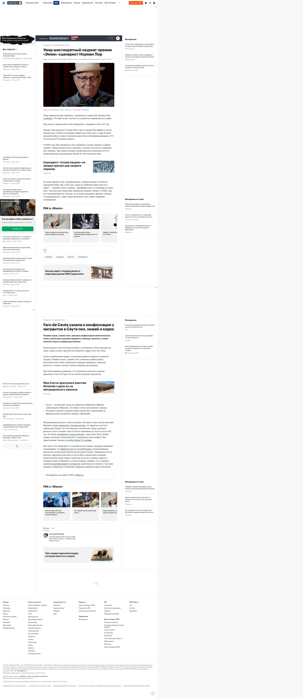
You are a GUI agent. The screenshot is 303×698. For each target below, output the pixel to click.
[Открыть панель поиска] (150, 2)
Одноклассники (58, 608)
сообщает (48, 118)
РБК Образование (9, 628)
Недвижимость (130, 59)
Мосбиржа (23, 676)
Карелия (31, 648)
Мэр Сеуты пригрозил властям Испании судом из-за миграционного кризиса (64, 386)
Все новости (9, 49)
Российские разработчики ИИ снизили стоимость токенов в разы (139, 66)
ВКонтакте (56, 605)
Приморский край (34, 653)
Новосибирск (32, 611)
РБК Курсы (107, 644)
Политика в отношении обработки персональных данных (99, 685)
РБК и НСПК (7, 241)
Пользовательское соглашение (64, 685)
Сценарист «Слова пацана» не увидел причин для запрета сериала (64, 165)
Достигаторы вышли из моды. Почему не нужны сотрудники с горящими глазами (139, 348)
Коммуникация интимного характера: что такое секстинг (139, 336)
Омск (30, 614)
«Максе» (79, 474)
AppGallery (133, 611)
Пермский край (33, 631)
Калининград (32, 622)
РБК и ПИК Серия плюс (10, 440)
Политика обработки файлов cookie (136, 685)
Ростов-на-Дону (33, 634)
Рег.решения (108, 633)
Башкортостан (33, 616)
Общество (6, 172)
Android (132, 608)
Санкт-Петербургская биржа (37, 676)
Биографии (6, 622)
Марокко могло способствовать (76, 448)
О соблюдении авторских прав (39, 685)
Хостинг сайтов (109, 630)
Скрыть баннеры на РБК (87, 605)
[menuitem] (32, 3)
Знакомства (108, 635)
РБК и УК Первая (8, 418)
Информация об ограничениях (14, 685)
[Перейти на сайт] (17, 40)
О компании (108, 605)
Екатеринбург (33, 608)
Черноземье (32, 642)
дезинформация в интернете (66, 463)
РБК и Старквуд (8, 483)
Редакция (107, 611)
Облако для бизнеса (111, 622)
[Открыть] (18, 3)
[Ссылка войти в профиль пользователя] (154, 3)
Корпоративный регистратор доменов (114, 626)
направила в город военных (70, 433)
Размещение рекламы (111, 614)
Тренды (127, 340)
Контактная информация (112, 608)
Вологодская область (35, 619)
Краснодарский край (35, 625)
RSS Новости (83, 619)
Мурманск (31, 651)
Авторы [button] (46, 528)
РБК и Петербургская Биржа (12, 58)
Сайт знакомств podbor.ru (113, 638)
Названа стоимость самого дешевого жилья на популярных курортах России (139, 56)
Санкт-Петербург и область (37, 605)
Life (126, 329)
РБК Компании (7, 397)
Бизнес (5, 451)
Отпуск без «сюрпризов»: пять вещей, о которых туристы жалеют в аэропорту (139, 45)
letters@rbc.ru (22, 670)
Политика (6, 69)
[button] (145, 3)
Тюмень (30, 639)
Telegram (56, 611)
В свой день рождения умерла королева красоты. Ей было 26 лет (139, 326)
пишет (88, 350)
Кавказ (30, 645)
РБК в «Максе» (53, 208)
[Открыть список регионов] (145, 3)
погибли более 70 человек (79, 439)
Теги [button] (45, 250)
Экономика (6, 80)
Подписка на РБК (84, 608)
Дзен (55, 614)
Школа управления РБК (112, 647)
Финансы (6, 273)
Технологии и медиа (131, 219)
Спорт (5, 295)
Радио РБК (12, 3)
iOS (130, 605)
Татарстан (31, 636)
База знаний (7, 625)
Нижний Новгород (34, 628)
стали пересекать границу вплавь (69, 425)
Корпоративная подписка (87, 611)
